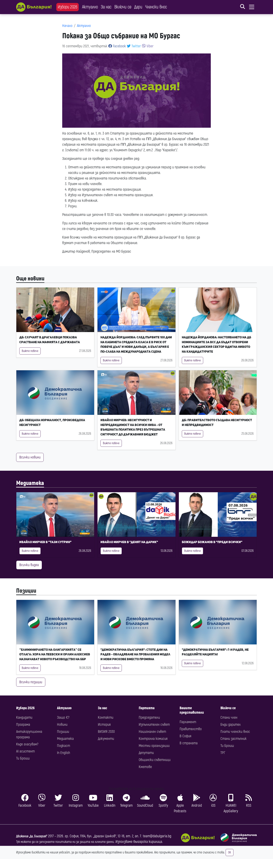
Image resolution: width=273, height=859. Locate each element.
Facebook (119, 46)
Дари (138, 7)
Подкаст (63, 745)
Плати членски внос (235, 731)
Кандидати (24, 717)
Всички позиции (30, 682)
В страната (189, 743)
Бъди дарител (230, 724)
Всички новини (29, 457)
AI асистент (25, 751)
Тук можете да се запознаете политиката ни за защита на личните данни (65, 842)
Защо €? (63, 717)
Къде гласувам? (27, 744)
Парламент (188, 722)
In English (63, 752)
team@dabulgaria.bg (157, 836)
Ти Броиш (23, 758)
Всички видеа (29, 565)
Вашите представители (192, 710)
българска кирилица (147, 841)
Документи (106, 738)
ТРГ (222, 752)
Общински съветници (154, 759)
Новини (62, 724)
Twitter (136, 46)
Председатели (149, 717)
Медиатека (30, 483)
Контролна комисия (153, 738)
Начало (67, 25)
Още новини (30, 278)
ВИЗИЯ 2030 (106, 731)
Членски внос (156, 7)
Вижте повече (30, 351)
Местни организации (154, 745)
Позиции (26, 591)
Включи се (122, 7)
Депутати (146, 752)
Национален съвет (152, 731)
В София (185, 736)
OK (229, 852)
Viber (150, 46)
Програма (23, 724)
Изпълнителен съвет (154, 724)
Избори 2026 (67, 7)
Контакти (105, 717)
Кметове (145, 767)
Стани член (228, 717)
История (104, 724)
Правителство (191, 729)
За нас (106, 7)
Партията (147, 708)
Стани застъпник (233, 738)
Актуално (90, 7)
